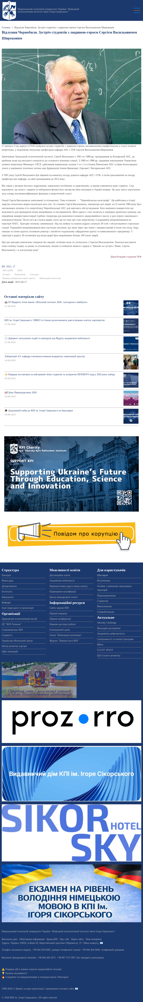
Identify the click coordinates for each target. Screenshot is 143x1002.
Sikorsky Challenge (106, 622)
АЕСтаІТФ (7, 270)
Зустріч (6, 274)
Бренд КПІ (52, 939)
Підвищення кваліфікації (63, 591)
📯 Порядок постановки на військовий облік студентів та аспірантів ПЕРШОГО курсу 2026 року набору (60, 374)
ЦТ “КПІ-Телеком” (11, 624)
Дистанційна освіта (60, 575)
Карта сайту (77, 939)
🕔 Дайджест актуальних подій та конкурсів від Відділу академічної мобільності (47, 338)
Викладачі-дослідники (109, 628)
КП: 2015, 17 (8, 266)
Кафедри (6, 602)
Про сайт (64, 939)
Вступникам (103, 580)
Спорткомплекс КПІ (12, 630)
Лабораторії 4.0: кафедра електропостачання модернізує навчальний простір (45, 356)
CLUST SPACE (105, 650)
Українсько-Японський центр (17, 640)
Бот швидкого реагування (90, 957)
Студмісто (7, 635)
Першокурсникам (106, 595)
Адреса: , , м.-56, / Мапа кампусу (50, 943)
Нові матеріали (94, 939)
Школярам (102, 575)
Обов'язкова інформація (31, 939)
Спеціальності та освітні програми (115, 639)
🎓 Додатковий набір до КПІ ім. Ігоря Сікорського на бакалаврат (39, 410)
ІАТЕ (19, 270)
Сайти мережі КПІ (59, 608)
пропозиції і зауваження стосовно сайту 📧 (55, 988)
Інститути (7, 591)
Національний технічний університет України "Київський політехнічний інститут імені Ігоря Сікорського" (48, 10)
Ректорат (6, 575)
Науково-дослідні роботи (63, 624)
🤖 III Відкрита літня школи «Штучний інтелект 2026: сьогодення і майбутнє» (46, 302)
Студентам (102, 601)
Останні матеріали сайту (24, 296)
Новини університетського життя (18, 278)
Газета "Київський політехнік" (66, 635)
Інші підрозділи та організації (18, 608)
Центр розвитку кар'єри (14, 646)
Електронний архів (60, 630)
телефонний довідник (112, 949)
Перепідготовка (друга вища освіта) (68, 586)
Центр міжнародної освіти (63, 597)
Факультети (8, 597)
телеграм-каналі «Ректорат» (54, 977)
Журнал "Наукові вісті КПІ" (64, 640)
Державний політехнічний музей (19, 619)
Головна (6, 27)
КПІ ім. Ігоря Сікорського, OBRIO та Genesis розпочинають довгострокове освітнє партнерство (55, 320)
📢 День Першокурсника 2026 (21, 392)
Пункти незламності (16, 973)
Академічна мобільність (62, 580)
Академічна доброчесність (111, 633)
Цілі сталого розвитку (108, 655)
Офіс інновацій (10, 651)
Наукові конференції (60, 619)
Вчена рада (7, 580)
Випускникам (104, 606)
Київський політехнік (50, 278)
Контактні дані (9, 939)
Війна (100, 644)
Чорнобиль (20, 274)
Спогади (34, 274)
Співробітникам (105, 612)
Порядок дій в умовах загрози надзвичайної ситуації (33, 969)
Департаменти (9, 586)
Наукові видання (58, 613)
